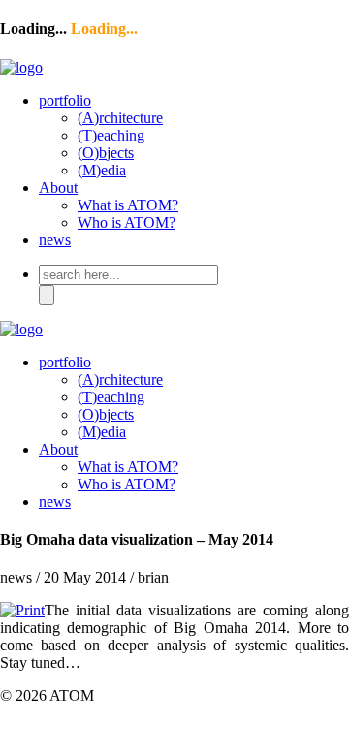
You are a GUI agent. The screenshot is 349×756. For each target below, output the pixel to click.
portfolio (65, 100)
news (55, 240)
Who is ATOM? (126, 222)
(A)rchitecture (120, 118)
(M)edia (102, 170)
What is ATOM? (128, 205)
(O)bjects (106, 152)
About (58, 187)
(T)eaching (111, 135)
